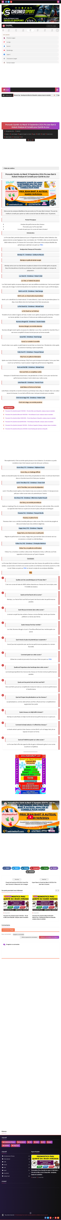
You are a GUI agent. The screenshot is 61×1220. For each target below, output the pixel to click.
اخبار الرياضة (16, 1145)
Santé (37, 1142)
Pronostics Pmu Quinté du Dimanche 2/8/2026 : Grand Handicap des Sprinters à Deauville (26, 429)
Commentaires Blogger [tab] (8, 930)
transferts (6, 1145)
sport (50, 1142)
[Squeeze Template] (3, 1215)
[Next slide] (58, 890)
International (22, 1142)
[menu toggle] (3, 2)
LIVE (30, 1142)
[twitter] (8, 2)
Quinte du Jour (50, 134)
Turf (22, 137)
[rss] (58, 1218)
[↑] (30, 1213)
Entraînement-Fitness (9, 1142)
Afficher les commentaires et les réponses (49, 937)
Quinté (43, 134)
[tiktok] (53, 1218)
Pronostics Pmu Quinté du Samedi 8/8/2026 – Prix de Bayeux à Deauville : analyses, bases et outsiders (29, 422)
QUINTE (38, 134)
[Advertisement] (30, 75)
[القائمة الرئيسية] (57, 90)
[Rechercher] (58, 2)
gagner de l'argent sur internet (25, 134)
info (44, 1142)
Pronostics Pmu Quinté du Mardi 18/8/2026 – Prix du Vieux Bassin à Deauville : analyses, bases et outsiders (30, 418)
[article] (44, 881)
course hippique (14, 134)
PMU (41, 245)
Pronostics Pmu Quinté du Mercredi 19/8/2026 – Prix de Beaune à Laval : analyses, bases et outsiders (29, 415)
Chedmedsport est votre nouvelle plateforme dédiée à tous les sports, (32, 1215)
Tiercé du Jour (16, 137)
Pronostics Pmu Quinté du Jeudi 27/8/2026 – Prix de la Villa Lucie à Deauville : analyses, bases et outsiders (30, 411)
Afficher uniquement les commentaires (29, 937)
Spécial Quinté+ (9, 137)
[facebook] (6, 2)
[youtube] (11, 2)
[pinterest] (55, 1218)
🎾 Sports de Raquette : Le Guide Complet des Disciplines (44, 95)
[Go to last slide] (56, 890)
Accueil (7, 90)
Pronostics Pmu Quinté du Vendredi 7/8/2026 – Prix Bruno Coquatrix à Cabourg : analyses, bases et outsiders (30, 425)
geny (34, 134)
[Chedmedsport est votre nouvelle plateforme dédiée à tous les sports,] (30, 13)
